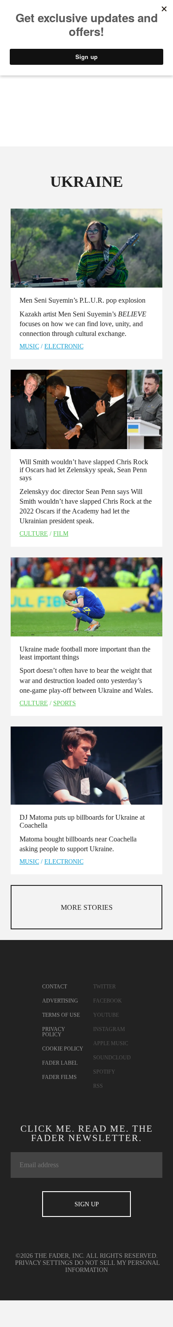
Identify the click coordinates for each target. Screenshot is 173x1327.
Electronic (63, 346)
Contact (54, 986)
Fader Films (59, 1077)
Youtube (106, 1015)
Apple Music (110, 1043)
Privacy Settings (44, 1263)
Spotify (104, 1072)
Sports (64, 703)
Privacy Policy (53, 1032)
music (29, 346)
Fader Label (60, 1063)
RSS (98, 1086)
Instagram (109, 1029)
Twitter (104, 986)
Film (60, 533)
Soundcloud (112, 1057)
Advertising (60, 1001)
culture (34, 533)
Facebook (107, 1001)
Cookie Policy (62, 1049)
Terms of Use (61, 1015)
